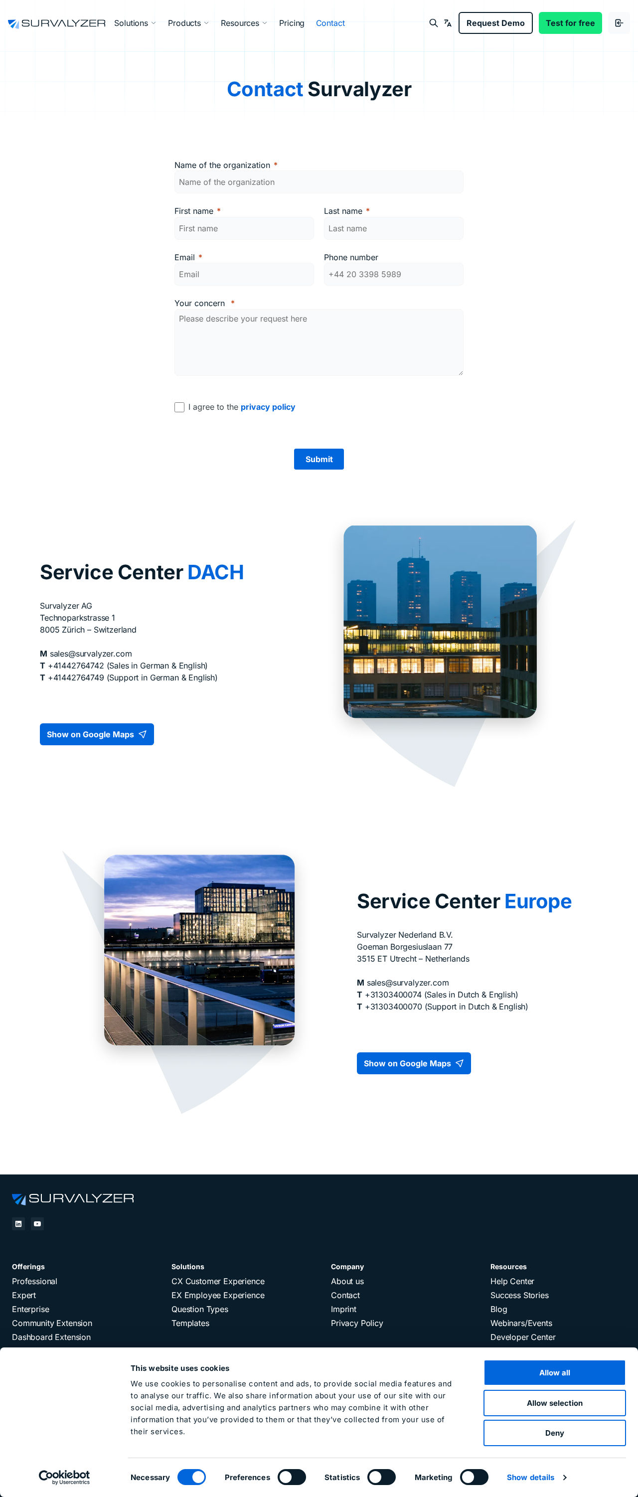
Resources (240, 23)
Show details (530, 1477)
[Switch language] (448, 23)
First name (193, 211)
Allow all (554, 1372)
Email (184, 257)
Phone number (351, 257)
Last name (343, 211)
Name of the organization (222, 165)
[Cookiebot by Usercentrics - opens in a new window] (64, 1477)
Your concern (200, 303)
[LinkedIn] (18, 1223)
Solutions (131, 23)
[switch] (292, 1480)
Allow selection (555, 1403)
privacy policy (268, 407)
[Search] (434, 23)
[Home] (73, 1197)
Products (184, 23)
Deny (554, 1433)
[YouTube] (37, 1223)
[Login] (619, 23)
